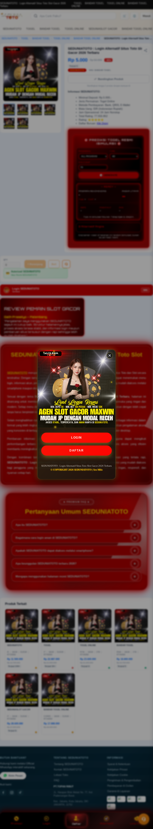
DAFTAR (76, 450)
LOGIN (76, 437)
